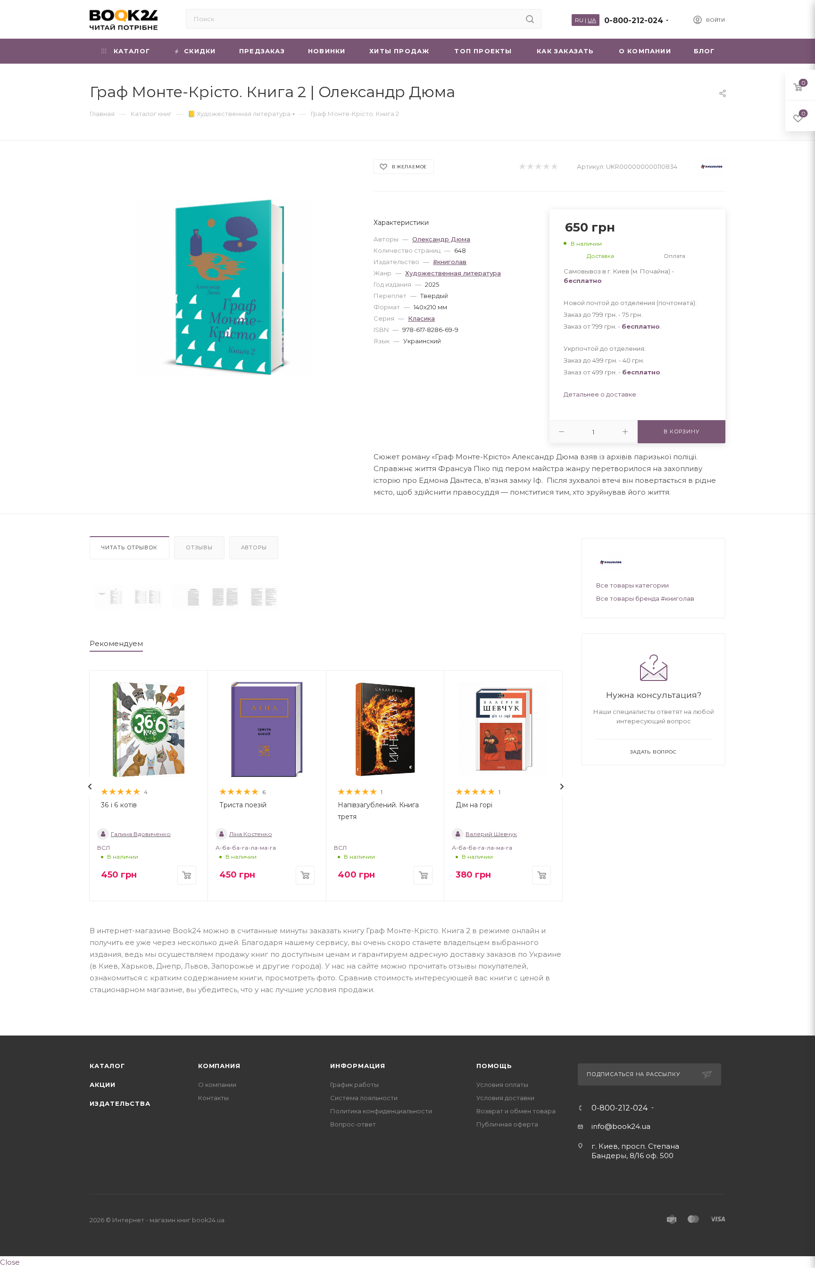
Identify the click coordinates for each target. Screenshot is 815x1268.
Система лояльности (364, 1098)
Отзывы (199, 547)
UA (592, 20)
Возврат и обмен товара (516, 1111)
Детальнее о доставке (600, 394)
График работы (354, 1084)
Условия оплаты (502, 1084)
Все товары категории (632, 585)
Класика (421, 318)
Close (10, 1262)
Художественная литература (453, 273)
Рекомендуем (116, 643)
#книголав (449, 261)
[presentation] (90, 786)
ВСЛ (103, 847)
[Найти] (529, 19)
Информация (357, 1065)
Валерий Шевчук (491, 833)
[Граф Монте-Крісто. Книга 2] (109, 597)
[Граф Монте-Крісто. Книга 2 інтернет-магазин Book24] (223, 287)
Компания (219, 1065)
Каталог (107, 1065)
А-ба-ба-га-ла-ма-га (246, 847)
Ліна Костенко (250, 833)
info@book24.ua (620, 1126)
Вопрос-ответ (353, 1124)
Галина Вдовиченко (141, 833)
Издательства (120, 1103)
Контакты (213, 1098)
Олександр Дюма (441, 239)
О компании (217, 1084)
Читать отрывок (129, 547)
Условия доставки (505, 1098)
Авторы (254, 547)
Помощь (494, 1065)
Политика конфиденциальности (381, 1111)
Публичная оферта (507, 1124)
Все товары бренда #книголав (645, 598)
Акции (103, 1084)
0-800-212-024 (633, 20)
